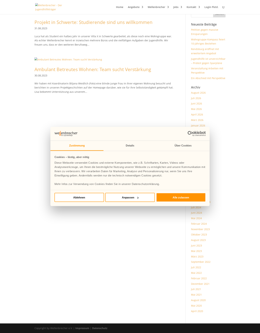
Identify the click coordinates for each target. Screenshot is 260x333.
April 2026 (197, 114)
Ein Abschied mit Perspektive (208, 78)
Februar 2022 (199, 278)
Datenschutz (99, 328)
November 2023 (200, 229)
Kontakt (191, 7)
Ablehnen (79, 197)
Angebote (134, 7)
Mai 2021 (196, 294)
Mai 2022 (196, 272)
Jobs (175, 7)
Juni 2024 (196, 212)
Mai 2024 (196, 218)
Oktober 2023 (199, 234)
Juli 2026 (196, 98)
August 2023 (198, 240)
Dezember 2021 (200, 283)
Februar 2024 (199, 223)
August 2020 (198, 300)
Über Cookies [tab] (183, 145)
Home (119, 7)
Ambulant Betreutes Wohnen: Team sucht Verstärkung (92, 69)
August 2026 (198, 92)
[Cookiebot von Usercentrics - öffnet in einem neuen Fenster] (190, 133)
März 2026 (197, 120)
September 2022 (200, 261)
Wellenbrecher (156, 7)
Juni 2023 (196, 245)
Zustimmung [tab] (77, 145)
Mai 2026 (196, 109)
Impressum (82, 328)
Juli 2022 (196, 267)
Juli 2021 (196, 289)
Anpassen (128, 197)
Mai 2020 (196, 305)
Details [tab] (130, 145)
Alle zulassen (181, 197)
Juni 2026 (196, 103)
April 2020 (197, 311)
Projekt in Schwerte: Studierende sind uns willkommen (93, 22)
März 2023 (197, 256)
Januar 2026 (198, 125)
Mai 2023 (196, 251)
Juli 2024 (196, 207)
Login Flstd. (211, 7)
